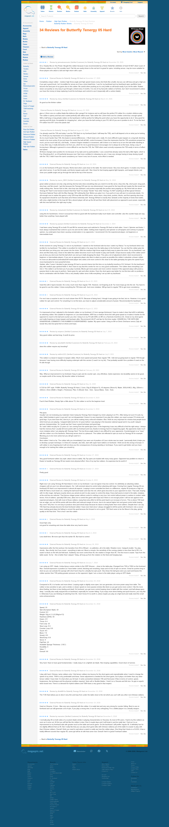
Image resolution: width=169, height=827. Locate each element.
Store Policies (105, 764)
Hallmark (26, 119)
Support (140, 2)
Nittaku (25, 74)
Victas (25, 88)
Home (41, 21)
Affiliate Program (135, 791)
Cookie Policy (135, 769)
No (145, 73)
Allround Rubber (28, 137)
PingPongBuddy (54, 801)
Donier (25, 124)
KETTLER (53, 792)
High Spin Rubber (29, 146)
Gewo (25, 98)
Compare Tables (106, 785)
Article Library (76, 769)
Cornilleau (53, 771)
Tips (73, 766)
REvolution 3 (53, 806)
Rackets (25, 55)
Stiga (25, 103)
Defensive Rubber (29, 134)
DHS (24, 71)
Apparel (25, 28)
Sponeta (52, 812)
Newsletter (134, 778)
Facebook (134, 782)
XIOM (25, 93)
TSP (24, 116)
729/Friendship (28, 108)
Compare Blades (106, 782)
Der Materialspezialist (29, 85)
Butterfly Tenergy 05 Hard (57, 47)
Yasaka (25, 69)
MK (51, 796)
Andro (25, 96)
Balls (24, 36)
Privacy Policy (135, 767)
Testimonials (105, 778)
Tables (25, 149)
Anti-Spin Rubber (29, 132)
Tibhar (25, 81)
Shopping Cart (128, 2)
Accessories (27, 26)
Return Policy (105, 766)
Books (25, 41)
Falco (51, 780)
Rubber (25, 60)
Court (25, 49)
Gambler (26, 121)
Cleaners (26, 47)
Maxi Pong (53, 794)
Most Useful (127, 52)
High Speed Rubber (27, 143)
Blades (25, 39)
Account (113, 2)
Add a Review (47, 57)
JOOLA (25, 91)
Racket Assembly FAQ (108, 767)
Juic (24, 111)
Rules (74, 767)
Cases (25, 44)
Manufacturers (135, 789)
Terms (133, 765)
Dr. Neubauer (27, 101)
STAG (51, 813)
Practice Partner (54, 805)
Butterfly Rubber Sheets (63, 23)
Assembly (26, 31)
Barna (25, 113)
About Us (133, 763)
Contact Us (105, 771)
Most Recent (138, 52)
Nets (24, 52)
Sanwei (25, 76)
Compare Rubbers (107, 783)
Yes (141, 73)
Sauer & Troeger (28, 106)
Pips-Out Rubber (28, 129)
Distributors (134, 787)
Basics (74, 764)
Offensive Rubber (29, 139)
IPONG (52, 787)
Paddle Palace (54, 799)
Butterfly (26, 66)
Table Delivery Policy (107, 769)
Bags (24, 34)
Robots (25, 57)
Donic (25, 79)
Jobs (132, 770)
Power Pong (53, 803)
